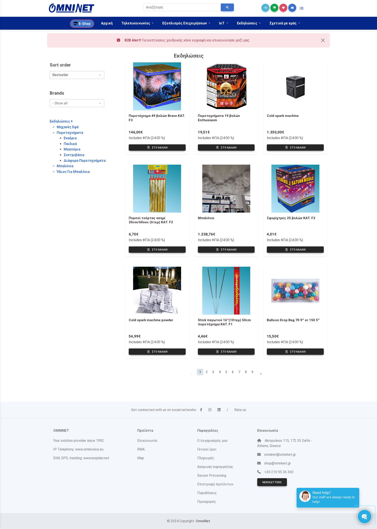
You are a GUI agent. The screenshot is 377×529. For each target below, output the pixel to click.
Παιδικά (70, 144)
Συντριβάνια (74, 155)
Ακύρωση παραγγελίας (215, 467)
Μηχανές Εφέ (68, 127)
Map (140, 458)
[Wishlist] (283, 8)
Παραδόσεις (207, 493)
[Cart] (274, 8)
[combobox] (77, 75)
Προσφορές (206, 502)
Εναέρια (70, 138)
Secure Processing (211, 475)
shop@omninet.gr (277, 463)
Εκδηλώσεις (60, 121)
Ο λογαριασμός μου (212, 441)
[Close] (323, 40)
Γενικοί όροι (206, 449)
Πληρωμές (205, 458)
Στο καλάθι (157, 147)
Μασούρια (72, 149)
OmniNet (203, 521)
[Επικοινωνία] (292, 8)
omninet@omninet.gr (280, 454)
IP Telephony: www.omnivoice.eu (78, 449)
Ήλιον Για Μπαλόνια (73, 172)
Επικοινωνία (147, 441)
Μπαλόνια (65, 166)
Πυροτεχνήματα (70, 133)
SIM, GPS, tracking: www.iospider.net (81, 458)
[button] (301, 8)
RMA (141, 449)
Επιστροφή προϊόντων (215, 484)
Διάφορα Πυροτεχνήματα (85, 161)
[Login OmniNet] (265, 8)
